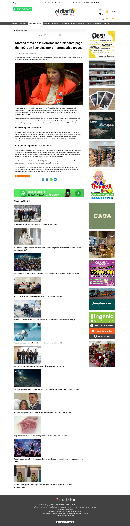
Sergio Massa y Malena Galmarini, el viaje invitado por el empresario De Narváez (42, 412)
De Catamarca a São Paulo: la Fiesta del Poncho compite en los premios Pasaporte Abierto (46, 273)
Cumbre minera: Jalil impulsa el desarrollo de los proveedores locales (39, 366)
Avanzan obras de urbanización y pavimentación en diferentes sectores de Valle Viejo (44, 320)
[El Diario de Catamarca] (65, 12)
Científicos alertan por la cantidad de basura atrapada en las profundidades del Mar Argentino (47, 389)
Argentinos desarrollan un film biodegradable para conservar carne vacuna (40, 436)
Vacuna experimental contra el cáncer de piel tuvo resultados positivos (39, 343)
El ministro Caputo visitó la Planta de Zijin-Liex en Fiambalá (35, 224)
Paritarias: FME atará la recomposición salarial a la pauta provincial (38, 296)
